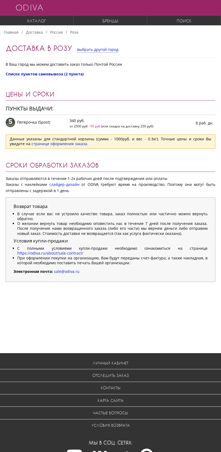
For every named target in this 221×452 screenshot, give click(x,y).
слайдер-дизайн (64, 184)
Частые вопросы (110, 413)
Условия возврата (110, 425)
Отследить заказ (110, 375)
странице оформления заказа (59, 143)
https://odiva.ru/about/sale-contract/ (50, 253)
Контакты (110, 387)
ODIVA (29, 7)
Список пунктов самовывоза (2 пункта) (45, 74)
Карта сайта (111, 400)
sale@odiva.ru (67, 271)
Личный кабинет (110, 363)
